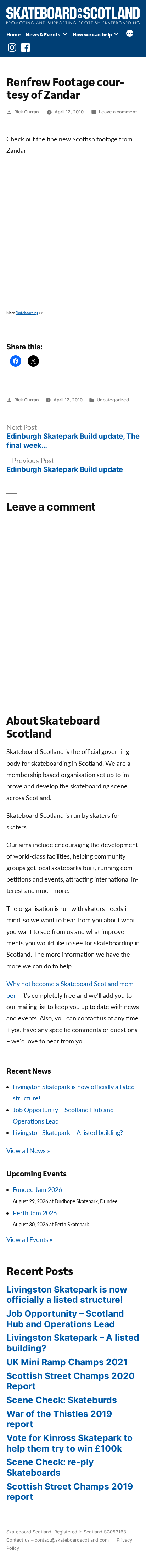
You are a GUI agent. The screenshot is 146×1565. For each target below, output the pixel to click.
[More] (129, 34)
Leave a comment (118, 111)
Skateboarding (27, 313)
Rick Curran (26, 111)
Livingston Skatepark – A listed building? (68, 1133)
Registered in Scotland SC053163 (90, 1532)
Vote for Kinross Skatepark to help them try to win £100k (69, 1443)
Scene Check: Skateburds (61, 1400)
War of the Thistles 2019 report (59, 1419)
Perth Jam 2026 (35, 1213)
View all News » (28, 1151)
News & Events (43, 34)
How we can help (92, 34)
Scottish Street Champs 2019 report (69, 1491)
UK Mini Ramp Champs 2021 (67, 1362)
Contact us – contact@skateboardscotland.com (57, 1540)
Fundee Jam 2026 (37, 1190)
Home (13, 34)
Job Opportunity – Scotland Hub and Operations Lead (65, 1318)
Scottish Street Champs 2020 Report (70, 1381)
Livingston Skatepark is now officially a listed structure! (66, 1294)
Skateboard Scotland (28, 1532)
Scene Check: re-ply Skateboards (50, 1467)
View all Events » (29, 1240)
